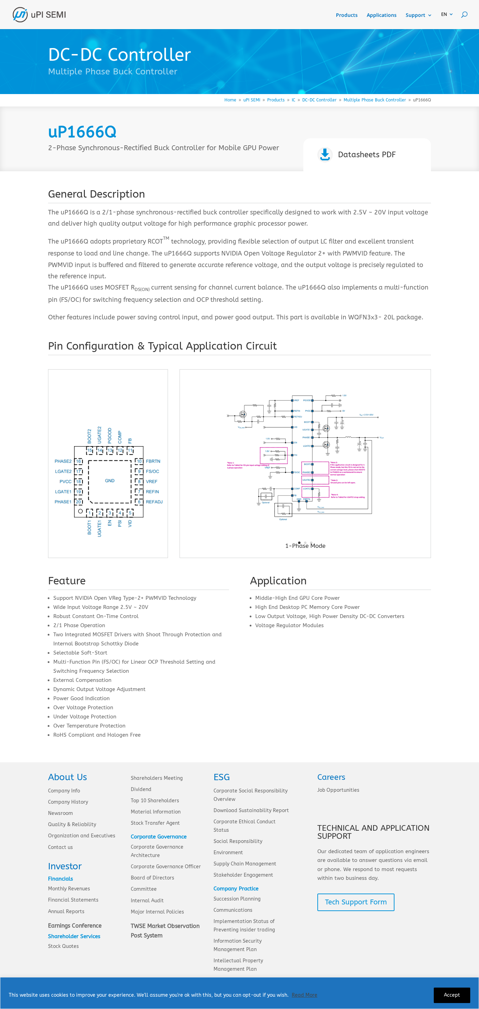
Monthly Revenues (69, 889)
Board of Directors (152, 878)
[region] (239, 993)
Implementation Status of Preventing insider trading (244, 925)
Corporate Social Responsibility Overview (251, 795)
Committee (144, 889)
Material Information (156, 812)
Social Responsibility (238, 841)
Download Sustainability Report (251, 811)
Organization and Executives (81, 836)
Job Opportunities (338, 790)
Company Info (64, 791)
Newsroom (60, 813)
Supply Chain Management (245, 864)
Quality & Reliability (72, 825)
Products (347, 15)
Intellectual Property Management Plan (238, 965)
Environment (228, 853)
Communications (233, 910)
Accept (452, 995)
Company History (68, 802)
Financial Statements (73, 900)
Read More (304, 995)
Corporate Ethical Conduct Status (245, 826)
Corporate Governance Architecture (157, 851)
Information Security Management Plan (238, 945)
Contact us (60, 847)
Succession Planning (237, 899)
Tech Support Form (356, 902)
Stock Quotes (63, 946)
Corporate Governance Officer (166, 867)
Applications (382, 15)
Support (415, 15)
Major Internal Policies (157, 912)
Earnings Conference (75, 925)
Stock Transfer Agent (155, 823)
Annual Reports (66, 912)
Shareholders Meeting (157, 778)
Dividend (141, 789)
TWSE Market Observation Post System (165, 931)
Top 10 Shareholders (155, 801)
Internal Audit (147, 901)
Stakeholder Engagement (243, 875)
